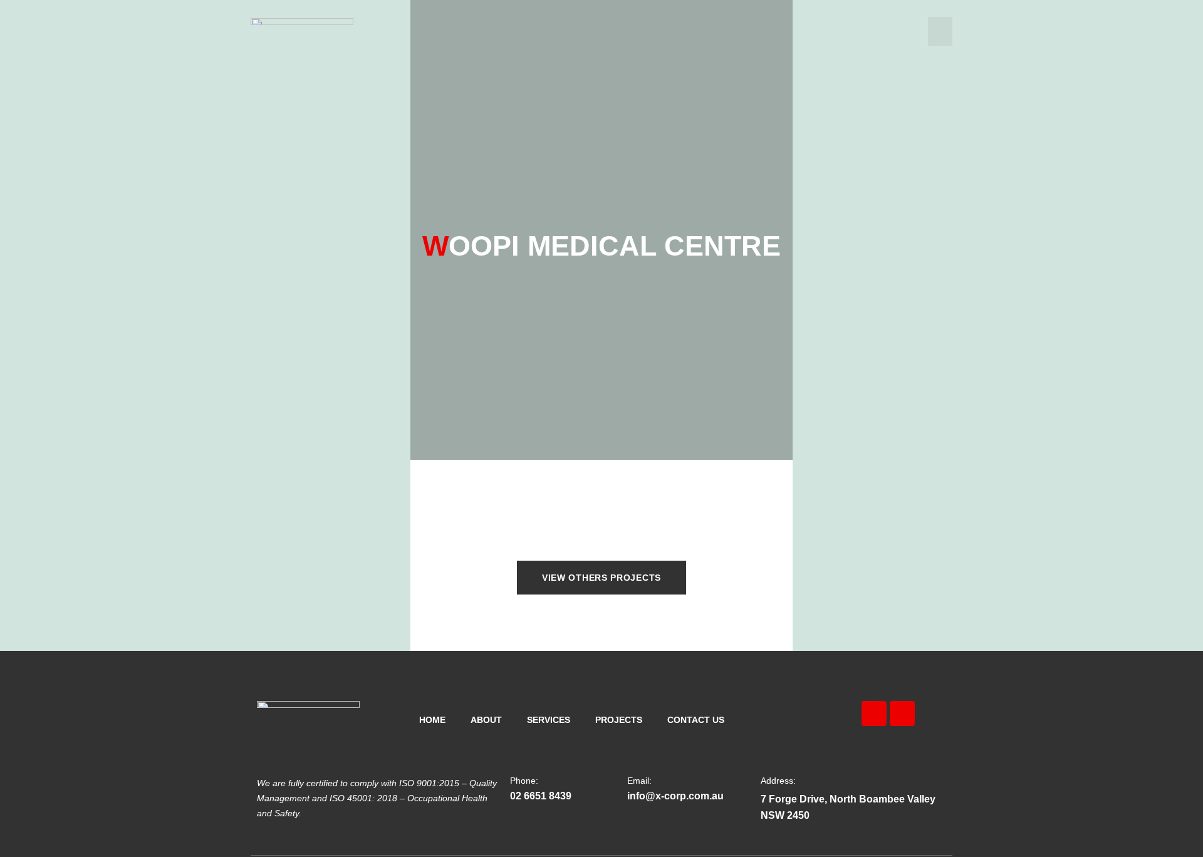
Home (432, 720)
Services (548, 720)
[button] (940, 31)
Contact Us (695, 720)
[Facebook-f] (874, 713)
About (486, 720)
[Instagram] (902, 713)
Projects (618, 720)
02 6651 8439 (540, 796)
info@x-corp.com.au (675, 796)
